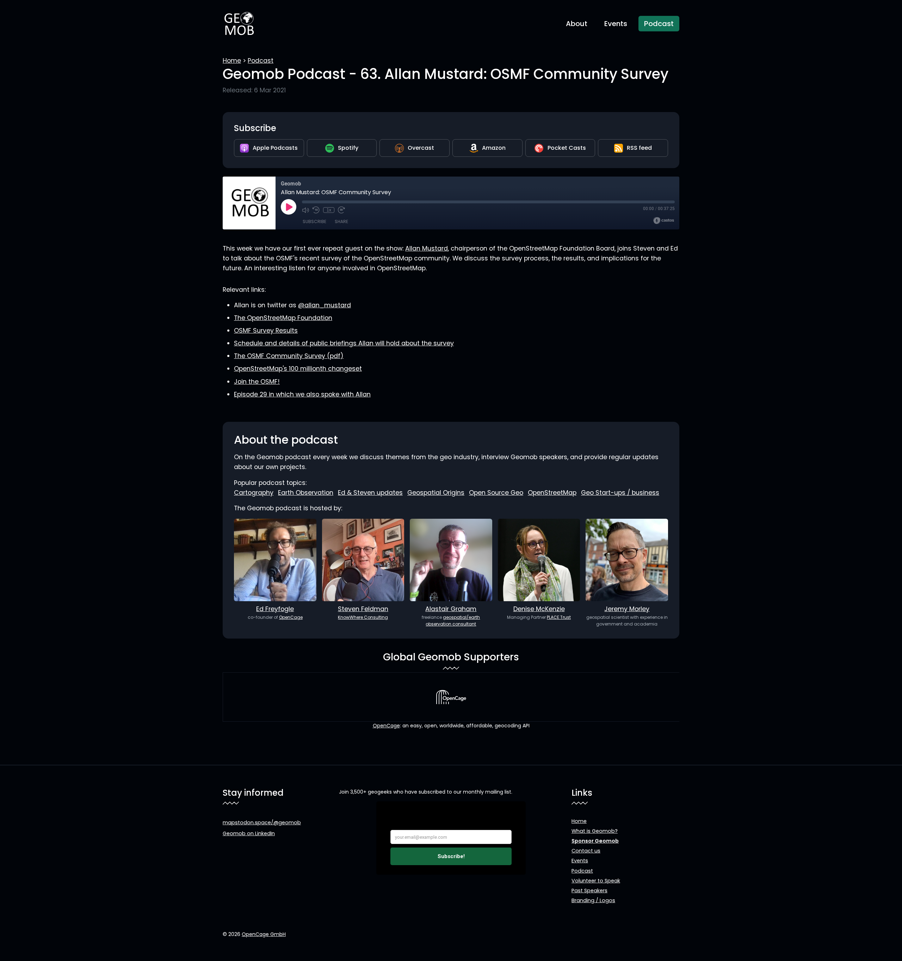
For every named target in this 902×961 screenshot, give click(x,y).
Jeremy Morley (626, 609)
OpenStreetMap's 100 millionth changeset (298, 368)
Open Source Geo (496, 492)
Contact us (586, 850)
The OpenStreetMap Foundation (283, 318)
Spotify (348, 148)
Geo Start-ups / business (620, 492)
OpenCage (291, 617)
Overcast (421, 148)
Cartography (253, 492)
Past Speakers (589, 890)
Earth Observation (305, 492)
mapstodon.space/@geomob (262, 822)
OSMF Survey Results (266, 330)
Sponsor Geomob (595, 840)
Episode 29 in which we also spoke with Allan (302, 394)
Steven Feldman (363, 609)
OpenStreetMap (552, 492)
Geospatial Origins (435, 492)
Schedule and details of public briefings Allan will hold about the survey (344, 343)
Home (232, 60)
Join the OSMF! (257, 381)
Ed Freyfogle (275, 609)
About (576, 24)
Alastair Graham (450, 609)
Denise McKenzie (539, 609)
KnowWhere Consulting (363, 617)
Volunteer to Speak (596, 880)
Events (615, 24)
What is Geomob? (595, 830)
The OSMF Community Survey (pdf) (289, 356)
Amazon (494, 148)
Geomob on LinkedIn (249, 833)
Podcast (659, 24)
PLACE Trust (559, 617)
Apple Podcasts (275, 148)
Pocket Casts (567, 148)
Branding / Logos (593, 900)
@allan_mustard (324, 305)
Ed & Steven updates (370, 492)
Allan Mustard (426, 248)
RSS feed (639, 148)
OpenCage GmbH (264, 934)
